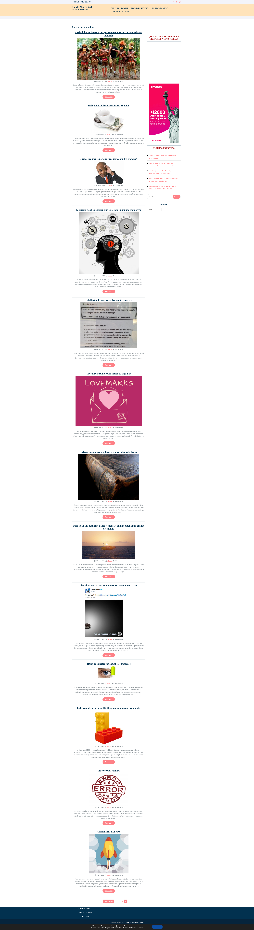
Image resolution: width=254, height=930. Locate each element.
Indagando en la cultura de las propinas (108, 105)
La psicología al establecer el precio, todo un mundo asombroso (108, 209)
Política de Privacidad (84, 912)
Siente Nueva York (82, 7)
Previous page (108, 901)
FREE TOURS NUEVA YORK (119, 8)
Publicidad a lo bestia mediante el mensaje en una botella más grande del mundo (108, 527)
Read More (110, 97)
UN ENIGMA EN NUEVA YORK (161, 8)
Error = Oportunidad (109, 770)
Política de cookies (84, 908)
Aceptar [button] (157, 927)
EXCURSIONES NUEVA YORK (140, 8)
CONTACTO (125, 12)
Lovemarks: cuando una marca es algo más (109, 373)
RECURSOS (114, 12)
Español (150, 209)
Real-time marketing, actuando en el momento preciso (109, 585)
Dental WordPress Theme (135, 922)
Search (176, 197)
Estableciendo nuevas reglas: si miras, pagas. (109, 299)
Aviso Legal (84, 916)
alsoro (109, 81)
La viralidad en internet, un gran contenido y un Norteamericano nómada (108, 34)
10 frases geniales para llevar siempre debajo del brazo (108, 451)
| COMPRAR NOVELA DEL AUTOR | (82, 2)
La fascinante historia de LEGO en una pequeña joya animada (108, 707)
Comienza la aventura (108, 831)
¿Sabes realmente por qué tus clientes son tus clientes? (108, 158)
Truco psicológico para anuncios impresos (109, 663)
